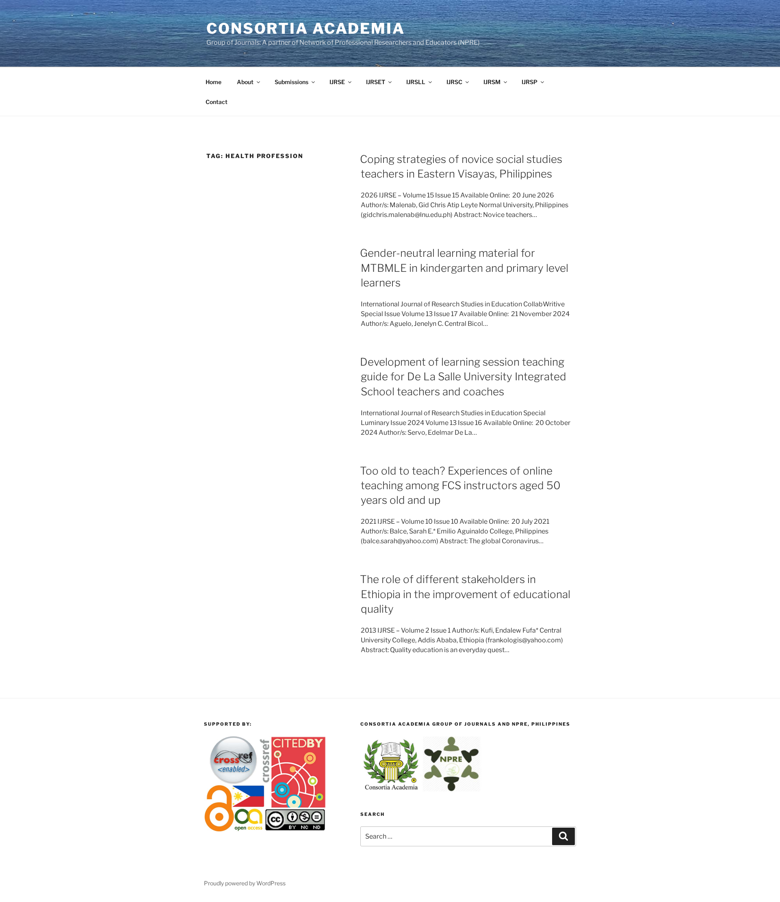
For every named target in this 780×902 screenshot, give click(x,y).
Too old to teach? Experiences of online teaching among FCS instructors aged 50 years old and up (460, 485)
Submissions (291, 81)
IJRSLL (415, 81)
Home (213, 81)
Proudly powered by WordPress (245, 883)
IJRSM (491, 81)
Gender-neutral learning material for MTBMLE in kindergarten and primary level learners (464, 268)
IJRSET (375, 81)
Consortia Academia (305, 28)
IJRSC (454, 81)
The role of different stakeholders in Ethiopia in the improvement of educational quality (465, 594)
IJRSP (529, 81)
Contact (217, 101)
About (245, 81)
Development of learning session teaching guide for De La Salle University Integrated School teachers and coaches (463, 377)
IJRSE (337, 81)
